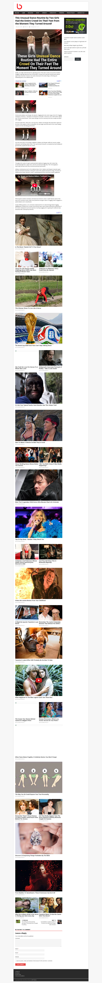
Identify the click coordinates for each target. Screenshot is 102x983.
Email (16, 952)
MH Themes (34, 980)
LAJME (23, 12)
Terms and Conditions (19, 976)
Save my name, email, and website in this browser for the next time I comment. (34, 960)
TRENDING (61, 12)
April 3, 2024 (19, 26)
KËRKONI (66, 56)
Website (17, 956)
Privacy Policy (71, 12)
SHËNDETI (44, 12)
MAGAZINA (30, 12)
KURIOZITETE (53, 12)
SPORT (37, 12)
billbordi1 (26, 26)
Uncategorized (33, 26)
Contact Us (80, 12)
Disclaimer (17, 973)
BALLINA (17, 12)
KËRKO (77, 59)
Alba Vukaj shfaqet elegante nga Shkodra (73, 45)
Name (16, 948)
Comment (17, 938)
